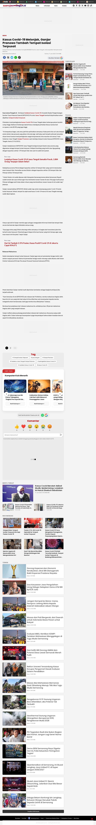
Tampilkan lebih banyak (33, 811)
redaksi (17, 818)
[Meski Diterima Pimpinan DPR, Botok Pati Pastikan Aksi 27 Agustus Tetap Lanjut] (68, 133)
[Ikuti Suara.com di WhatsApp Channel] (42, 415)
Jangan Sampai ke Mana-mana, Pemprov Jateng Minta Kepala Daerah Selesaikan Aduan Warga (43, 603)
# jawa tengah (35, 357)
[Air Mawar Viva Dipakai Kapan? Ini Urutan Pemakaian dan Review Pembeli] (68, 108)
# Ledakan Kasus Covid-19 (26, 365)
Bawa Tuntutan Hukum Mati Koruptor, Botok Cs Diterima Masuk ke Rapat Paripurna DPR (83, 139)
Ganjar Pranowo (23, 139)
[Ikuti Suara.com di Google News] (46, 415)
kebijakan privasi (66, 818)
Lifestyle (47, 6)
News (37, 6)
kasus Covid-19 (26, 122)
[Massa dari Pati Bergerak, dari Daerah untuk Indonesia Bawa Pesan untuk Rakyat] (14, 626)
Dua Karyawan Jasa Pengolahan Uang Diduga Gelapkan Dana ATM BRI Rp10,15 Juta (45, 587)
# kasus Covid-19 (42, 365)
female (75, 99)
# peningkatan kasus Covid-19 (47, 361)
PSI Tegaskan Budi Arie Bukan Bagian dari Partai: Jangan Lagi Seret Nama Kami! (44, 734)
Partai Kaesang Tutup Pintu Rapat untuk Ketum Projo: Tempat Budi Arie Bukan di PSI (82, 76)
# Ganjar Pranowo (47, 357)
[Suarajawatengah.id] (14, 6)
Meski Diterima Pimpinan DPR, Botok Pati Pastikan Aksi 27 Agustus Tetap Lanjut (81, 129)
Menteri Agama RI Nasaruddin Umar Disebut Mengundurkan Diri (82, 66)
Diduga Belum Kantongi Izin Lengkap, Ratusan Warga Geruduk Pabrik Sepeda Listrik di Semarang (44, 800)
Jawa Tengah (39, 115)
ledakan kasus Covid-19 (33, 113)
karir (42, 818)
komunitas (76, 89)
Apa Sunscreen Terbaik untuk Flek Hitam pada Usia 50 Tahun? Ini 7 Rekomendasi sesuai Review (83, 95)
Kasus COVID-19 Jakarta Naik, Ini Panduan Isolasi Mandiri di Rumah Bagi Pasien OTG (55, 506)
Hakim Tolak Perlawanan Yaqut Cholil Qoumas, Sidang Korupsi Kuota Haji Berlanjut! (82, 119)
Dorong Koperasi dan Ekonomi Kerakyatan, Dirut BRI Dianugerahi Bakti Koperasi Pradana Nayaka (43, 570)
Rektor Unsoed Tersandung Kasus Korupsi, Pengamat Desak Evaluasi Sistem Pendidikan (43, 669)
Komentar (33, 420)
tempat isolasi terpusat (17, 118)
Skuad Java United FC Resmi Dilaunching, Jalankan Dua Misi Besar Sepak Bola (44, 783)
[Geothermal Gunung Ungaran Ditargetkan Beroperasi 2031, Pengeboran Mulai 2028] (14, 725)
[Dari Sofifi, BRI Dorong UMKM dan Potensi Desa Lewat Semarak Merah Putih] (14, 659)
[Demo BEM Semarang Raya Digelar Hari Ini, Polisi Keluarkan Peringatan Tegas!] (14, 757)
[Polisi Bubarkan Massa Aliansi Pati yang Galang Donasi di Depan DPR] (68, 152)
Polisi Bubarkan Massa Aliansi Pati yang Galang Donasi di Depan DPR (81, 149)
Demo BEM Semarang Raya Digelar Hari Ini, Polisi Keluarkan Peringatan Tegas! (43, 751)
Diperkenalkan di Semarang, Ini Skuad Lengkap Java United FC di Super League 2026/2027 (45, 767)
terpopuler (70, 61)
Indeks (64, 6)
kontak (24, 818)
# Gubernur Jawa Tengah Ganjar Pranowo (22, 361)
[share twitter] (8, 58)
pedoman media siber (52, 818)
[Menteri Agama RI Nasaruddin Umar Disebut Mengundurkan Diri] (68, 69)
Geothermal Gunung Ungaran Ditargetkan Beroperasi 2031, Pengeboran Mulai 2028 (41, 718)
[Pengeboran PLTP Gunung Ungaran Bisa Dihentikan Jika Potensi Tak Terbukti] (14, 708)
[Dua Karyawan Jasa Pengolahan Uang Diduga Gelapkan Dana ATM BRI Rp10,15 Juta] (14, 594)
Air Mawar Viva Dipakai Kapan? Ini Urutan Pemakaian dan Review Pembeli (81, 105)
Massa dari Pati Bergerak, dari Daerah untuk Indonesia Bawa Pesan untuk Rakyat (45, 619)
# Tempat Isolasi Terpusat (20, 357)
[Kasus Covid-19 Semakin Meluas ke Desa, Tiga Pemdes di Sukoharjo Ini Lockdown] (9, 510)
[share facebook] (4, 58)
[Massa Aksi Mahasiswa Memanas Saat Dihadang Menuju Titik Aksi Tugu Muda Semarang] (14, 692)
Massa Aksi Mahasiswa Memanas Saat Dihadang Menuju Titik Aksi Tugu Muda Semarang (44, 685)
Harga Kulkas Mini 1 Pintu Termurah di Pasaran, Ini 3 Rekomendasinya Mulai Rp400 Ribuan (82, 85)
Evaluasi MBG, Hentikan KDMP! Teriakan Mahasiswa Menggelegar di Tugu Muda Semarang (44, 636)
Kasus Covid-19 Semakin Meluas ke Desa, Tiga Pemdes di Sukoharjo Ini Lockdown (23, 506)
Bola (55, 6)
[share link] (19, 58)
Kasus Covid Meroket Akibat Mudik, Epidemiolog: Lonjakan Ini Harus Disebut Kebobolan (49, 488)
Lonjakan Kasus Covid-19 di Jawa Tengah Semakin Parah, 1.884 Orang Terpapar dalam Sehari (31, 160)
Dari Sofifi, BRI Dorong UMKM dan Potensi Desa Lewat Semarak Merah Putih (44, 652)
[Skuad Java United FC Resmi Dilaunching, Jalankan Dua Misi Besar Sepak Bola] (14, 790)
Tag (33, 354)
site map (76, 818)
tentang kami (35, 818)
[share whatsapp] (16, 58)
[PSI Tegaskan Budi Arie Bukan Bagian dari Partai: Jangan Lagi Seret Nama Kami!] (14, 741)
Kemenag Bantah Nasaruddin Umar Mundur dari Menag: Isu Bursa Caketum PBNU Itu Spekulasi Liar (83, 159)
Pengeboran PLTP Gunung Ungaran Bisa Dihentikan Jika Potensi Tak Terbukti (43, 701)
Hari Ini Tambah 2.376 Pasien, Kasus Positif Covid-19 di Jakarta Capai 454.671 (31, 244)
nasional (75, 69)
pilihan (68, 115)
